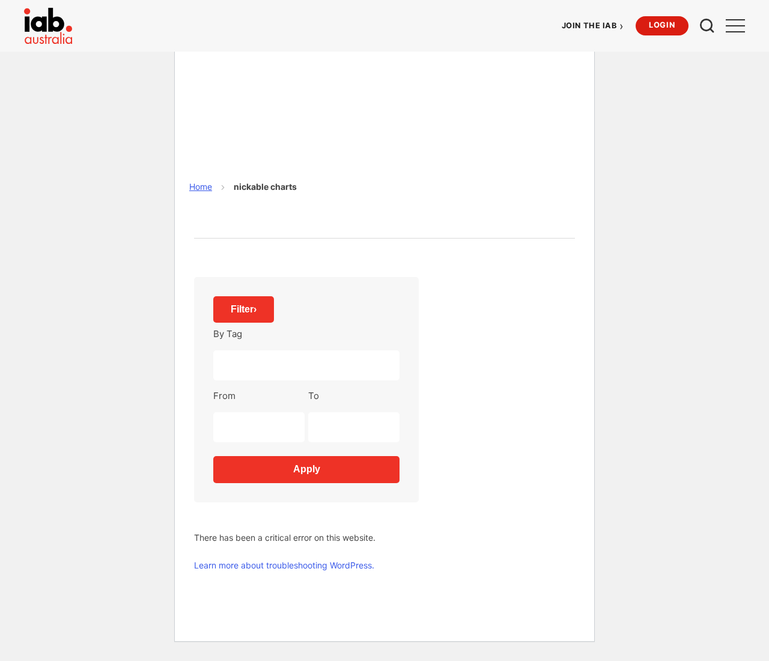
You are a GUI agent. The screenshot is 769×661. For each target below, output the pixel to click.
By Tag (227, 334)
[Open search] (707, 26)
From (224, 395)
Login (662, 24)
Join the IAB (593, 25)
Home (200, 186)
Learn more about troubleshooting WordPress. (284, 565)
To (313, 395)
